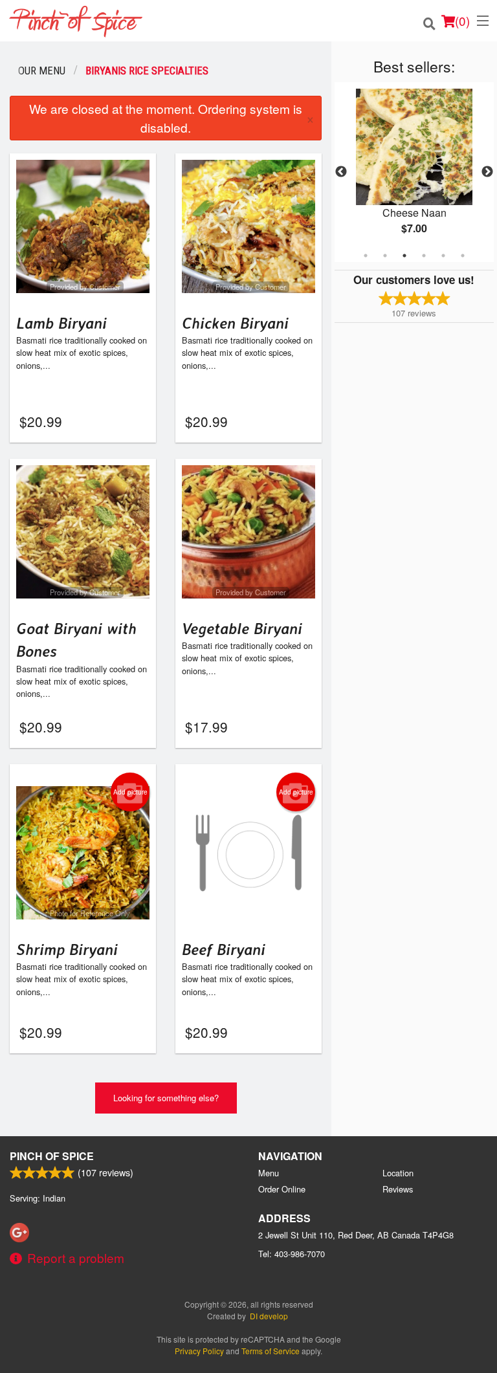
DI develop (269, 1315)
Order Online (281, 1189)
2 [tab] (385, 255)
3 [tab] (404, 255)
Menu (268, 1173)
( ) (462, 20)
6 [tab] (462, 255)
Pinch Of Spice (52, 1155)
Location (398, 1173)
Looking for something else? (166, 1098)
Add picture (130, 791)
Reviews (397, 1189)
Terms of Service (270, 1350)
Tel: (291, 1253)
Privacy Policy (199, 1350)
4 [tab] (423, 255)
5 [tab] (443, 255)
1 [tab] (365, 255)
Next (487, 172)
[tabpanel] (414, 172)
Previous (341, 172)
